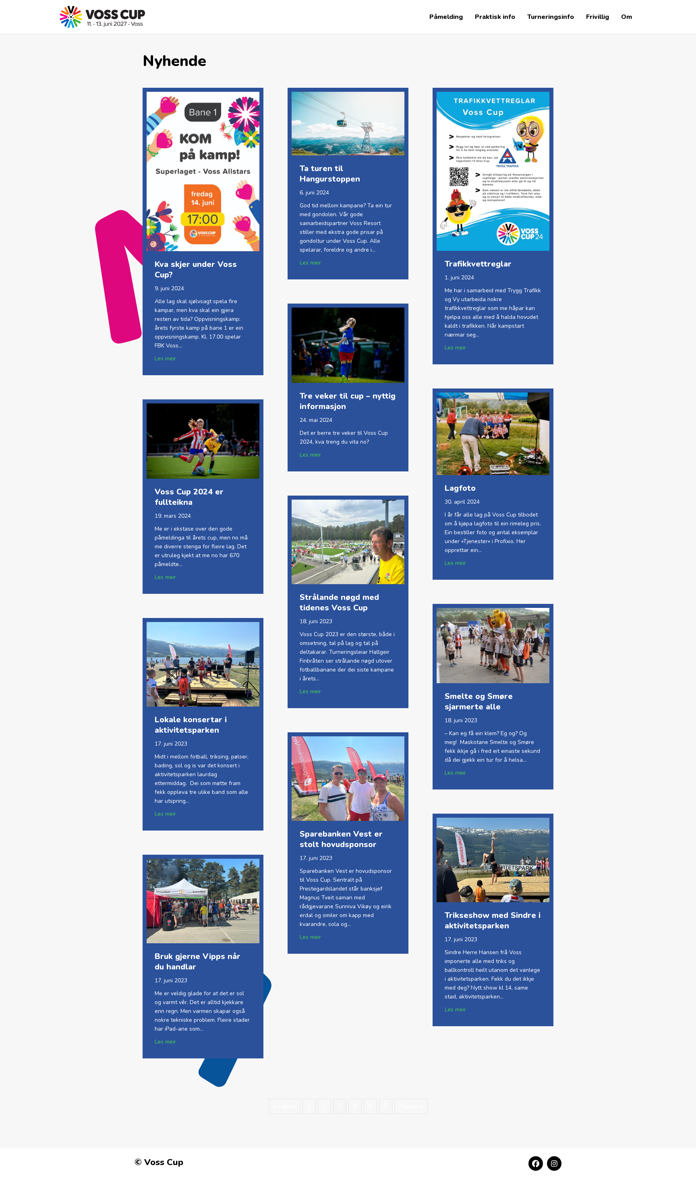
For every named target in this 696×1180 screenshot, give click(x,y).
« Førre (284, 1106)
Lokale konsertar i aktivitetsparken (191, 725)
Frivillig (597, 16)
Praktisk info (495, 16)
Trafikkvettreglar (478, 263)
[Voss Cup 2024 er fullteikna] (203, 440)
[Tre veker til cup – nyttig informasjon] (348, 344)
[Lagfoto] (493, 433)
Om (626, 16)
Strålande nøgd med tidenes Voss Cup (339, 602)
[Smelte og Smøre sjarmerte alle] (493, 645)
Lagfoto (460, 488)
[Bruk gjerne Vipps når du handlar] (203, 900)
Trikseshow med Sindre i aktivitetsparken (493, 920)
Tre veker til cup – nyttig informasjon (348, 401)
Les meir (165, 358)
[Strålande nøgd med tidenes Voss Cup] (348, 541)
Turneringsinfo (550, 16)
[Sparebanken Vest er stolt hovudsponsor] (348, 778)
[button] (535, 1163)
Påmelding (446, 16)
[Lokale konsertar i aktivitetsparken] (203, 663)
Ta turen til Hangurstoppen (330, 173)
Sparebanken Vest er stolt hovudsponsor (341, 839)
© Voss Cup (159, 1162)
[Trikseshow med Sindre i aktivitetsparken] (493, 859)
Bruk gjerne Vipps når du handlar (197, 961)
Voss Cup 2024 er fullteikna (189, 497)
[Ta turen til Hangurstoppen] (348, 123)
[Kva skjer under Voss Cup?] (203, 171)
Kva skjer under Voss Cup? (196, 269)
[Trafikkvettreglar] (493, 171)
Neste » (411, 1106)
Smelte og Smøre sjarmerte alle (479, 701)
